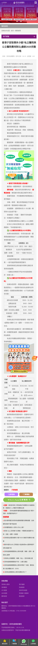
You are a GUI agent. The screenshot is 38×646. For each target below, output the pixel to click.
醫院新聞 (18, 30)
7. (3, 558)
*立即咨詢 (11, 494)
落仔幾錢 (21, 584)
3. (3, 531)
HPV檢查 (4, 590)
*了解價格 (26, 494)
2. (3, 527)
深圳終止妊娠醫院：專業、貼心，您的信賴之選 (18, 558)
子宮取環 (14, 490)
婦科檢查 (4, 596)
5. (3, 544)
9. (3, 565)
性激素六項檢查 (24, 593)
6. (3, 551)
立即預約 (4, 2)
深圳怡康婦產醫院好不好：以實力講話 (15, 561)
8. (3, 561)
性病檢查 (21, 587)
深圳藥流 (4, 587)
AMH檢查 (4, 593)
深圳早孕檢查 (23, 590)
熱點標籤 (4, 581)
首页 (12, 30)
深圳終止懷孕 (5, 584)
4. (3, 537)
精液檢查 (21, 596)
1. (3, 520)
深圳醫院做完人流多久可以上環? (14, 527)
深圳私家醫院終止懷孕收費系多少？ (16, 572)
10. (4, 572)
